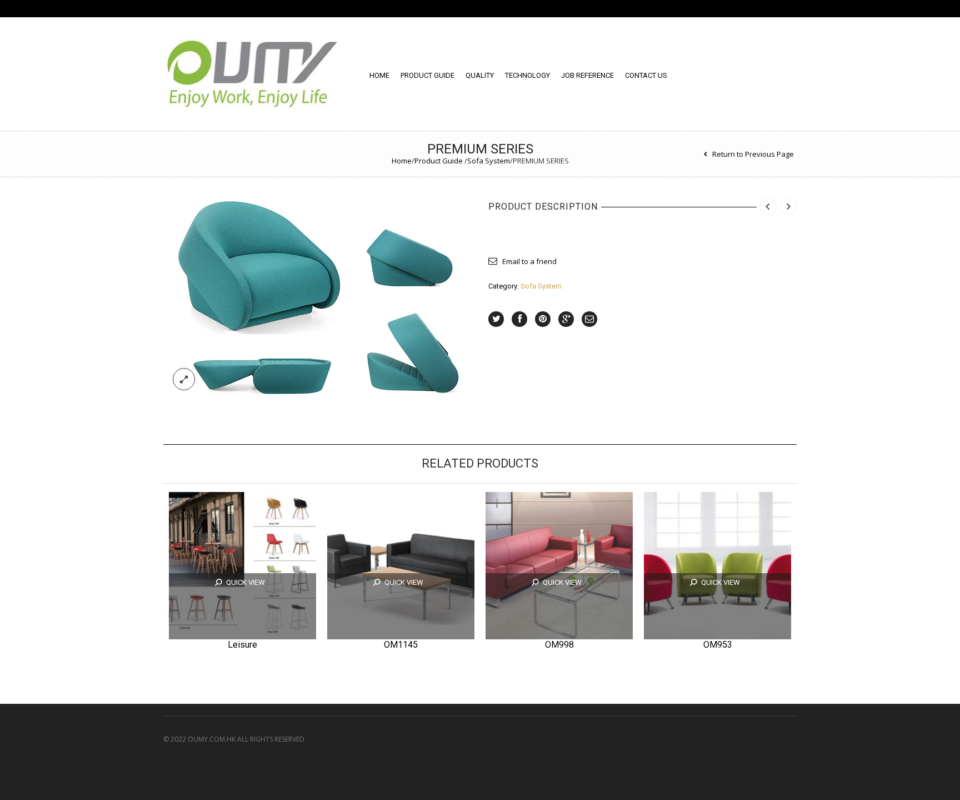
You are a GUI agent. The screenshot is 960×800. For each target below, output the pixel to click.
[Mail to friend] (589, 319)
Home (379, 75)
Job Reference (587, 75)
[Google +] (566, 319)
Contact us (646, 75)
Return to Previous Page (753, 154)
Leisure (242, 644)
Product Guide (427, 75)
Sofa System (488, 161)
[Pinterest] (543, 319)
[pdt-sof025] (317, 296)
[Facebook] (519, 319)
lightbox (184, 379)
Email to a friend (529, 261)
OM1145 (401, 644)
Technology (527, 75)
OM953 (717, 644)
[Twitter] (496, 319)
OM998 (559, 644)
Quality (480, 75)
